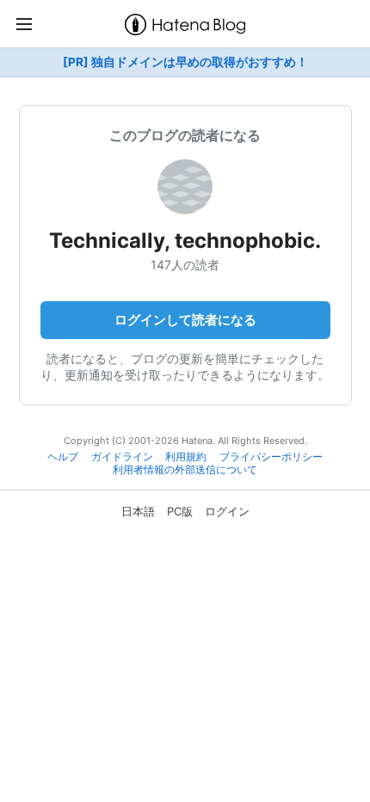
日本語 (138, 511)
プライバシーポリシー (271, 457)
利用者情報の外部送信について (185, 470)
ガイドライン (122, 457)
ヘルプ (62, 457)
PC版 (180, 511)
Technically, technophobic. (185, 240)
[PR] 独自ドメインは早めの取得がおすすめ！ (185, 62)
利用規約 (186, 457)
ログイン (227, 511)
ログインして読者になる (185, 320)
